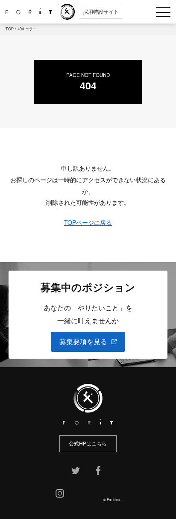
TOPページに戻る (88, 222)
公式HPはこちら (88, 443)
